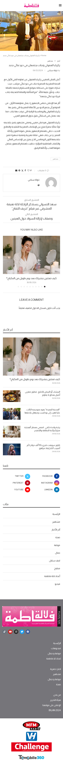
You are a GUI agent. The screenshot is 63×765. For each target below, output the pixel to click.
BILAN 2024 (55, 710)
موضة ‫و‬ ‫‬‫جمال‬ (54, 653)
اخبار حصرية (55, 669)
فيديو (57, 584)
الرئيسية (56, 514)
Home (43, 55)
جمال (57, 553)
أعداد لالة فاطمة (52, 576)
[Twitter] (22, 632)
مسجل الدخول (39, 308)
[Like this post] (28, 170)
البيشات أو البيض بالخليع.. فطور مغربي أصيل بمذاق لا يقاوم (42, 393)
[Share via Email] (16, 170)
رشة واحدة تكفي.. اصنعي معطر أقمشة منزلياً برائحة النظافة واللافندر (42, 429)
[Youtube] (10, 632)
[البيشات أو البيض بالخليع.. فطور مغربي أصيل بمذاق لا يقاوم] (12, 396)
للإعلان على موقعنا (51, 705)
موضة (57, 545)
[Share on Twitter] (22, 170)
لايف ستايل (54, 560)
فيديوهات (56, 648)
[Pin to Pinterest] (19, 170)
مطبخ (57, 568)
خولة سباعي (52, 70)
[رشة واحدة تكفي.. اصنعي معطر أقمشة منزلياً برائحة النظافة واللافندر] (12, 432)
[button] (5, 261)
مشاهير (55, 159)
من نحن (57, 695)
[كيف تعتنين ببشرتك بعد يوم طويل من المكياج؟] (31, 255)
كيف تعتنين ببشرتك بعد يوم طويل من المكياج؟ (31, 278)
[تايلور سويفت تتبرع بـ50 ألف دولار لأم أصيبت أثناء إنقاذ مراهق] (12, 449)
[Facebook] (28, 632)
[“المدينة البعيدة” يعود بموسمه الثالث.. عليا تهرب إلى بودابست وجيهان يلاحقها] (12, 414)
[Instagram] (16, 632)
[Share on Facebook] (25, 170)
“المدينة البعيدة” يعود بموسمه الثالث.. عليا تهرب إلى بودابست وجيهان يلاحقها (42, 411)
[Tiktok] (4, 632)
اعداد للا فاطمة (53, 658)
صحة (57, 537)
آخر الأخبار (56, 529)
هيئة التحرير (55, 700)
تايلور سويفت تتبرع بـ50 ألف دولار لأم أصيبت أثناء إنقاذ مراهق (43, 446)
